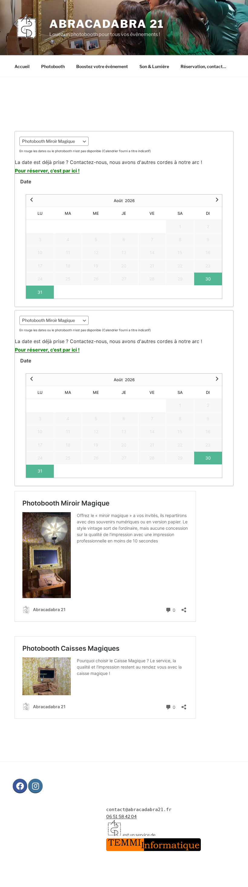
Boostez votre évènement (102, 66)
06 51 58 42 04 (121, 816)
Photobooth (53, 66)
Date (25, 181)
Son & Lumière (154, 66)
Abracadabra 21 (106, 24)
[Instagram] (35, 786)
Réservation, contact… (203, 66)
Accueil (22, 66)
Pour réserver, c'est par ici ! (47, 171)
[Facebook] (20, 786)
